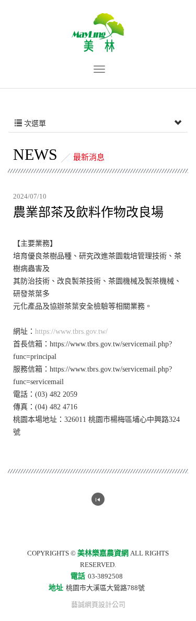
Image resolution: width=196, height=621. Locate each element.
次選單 (34, 123)
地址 (56, 588)
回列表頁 (98, 499)
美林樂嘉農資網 (98, 32)
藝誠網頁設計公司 (98, 604)
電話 (78, 576)
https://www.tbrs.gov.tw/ (71, 331)
